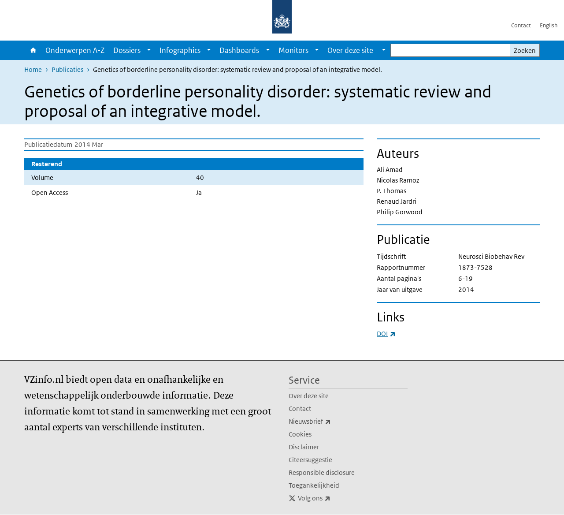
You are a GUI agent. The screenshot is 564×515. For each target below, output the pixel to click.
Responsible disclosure (322, 472)
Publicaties (67, 69)
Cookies (300, 434)
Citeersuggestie (310, 459)
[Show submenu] (149, 50)
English (548, 25)
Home (32, 50)
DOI (386, 333)
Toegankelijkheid (314, 485)
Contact (521, 25)
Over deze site (309, 396)
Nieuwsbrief (329, 421)
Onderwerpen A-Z (74, 50)
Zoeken (525, 50)
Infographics (180, 50)
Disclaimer (304, 447)
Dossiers (127, 50)
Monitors (293, 50)
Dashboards (239, 50)
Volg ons (333, 497)
